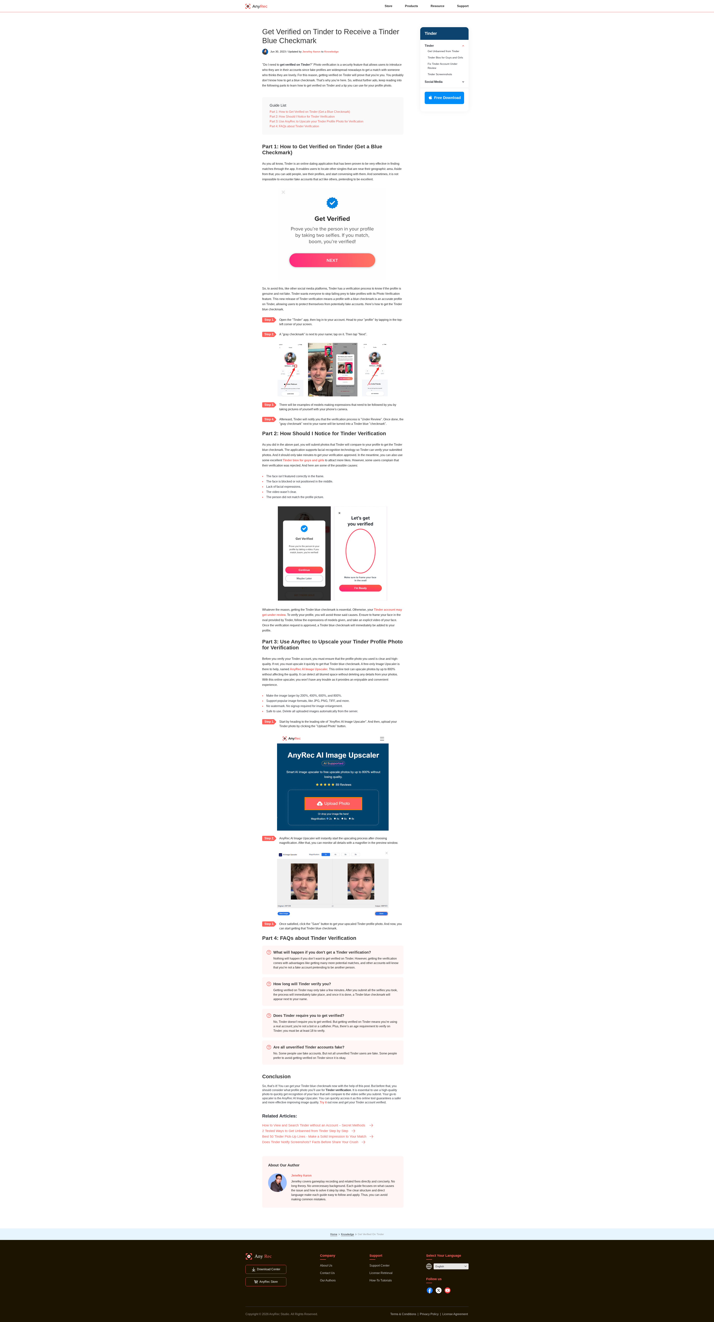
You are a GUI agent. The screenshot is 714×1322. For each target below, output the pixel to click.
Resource (437, 6)
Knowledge (331, 51)
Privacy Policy (429, 1314)
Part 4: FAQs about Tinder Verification (294, 126)
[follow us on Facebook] (429, 1290)
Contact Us (327, 1273)
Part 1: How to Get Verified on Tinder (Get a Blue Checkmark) (310, 111)
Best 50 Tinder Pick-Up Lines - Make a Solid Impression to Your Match (314, 1136)
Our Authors (328, 1280)
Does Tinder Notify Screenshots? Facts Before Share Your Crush (310, 1142)
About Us (326, 1265)
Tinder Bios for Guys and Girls (445, 57)
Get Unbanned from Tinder (443, 51)
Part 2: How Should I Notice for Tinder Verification (302, 116)
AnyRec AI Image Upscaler (308, 669)
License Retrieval (381, 1273)
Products (411, 6)
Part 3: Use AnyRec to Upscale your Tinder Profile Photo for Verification (316, 121)
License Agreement (455, 1314)
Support (463, 6)
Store (388, 6)
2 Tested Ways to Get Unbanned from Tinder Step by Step (305, 1131)
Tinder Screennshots (440, 74)
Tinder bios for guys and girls (303, 460)
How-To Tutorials (380, 1280)
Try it (323, 1102)
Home (333, 1234)
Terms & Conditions (403, 1314)
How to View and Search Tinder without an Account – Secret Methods (314, 1125)
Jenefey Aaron (311, 51)
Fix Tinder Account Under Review (442, 65)
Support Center (379, 1265)
